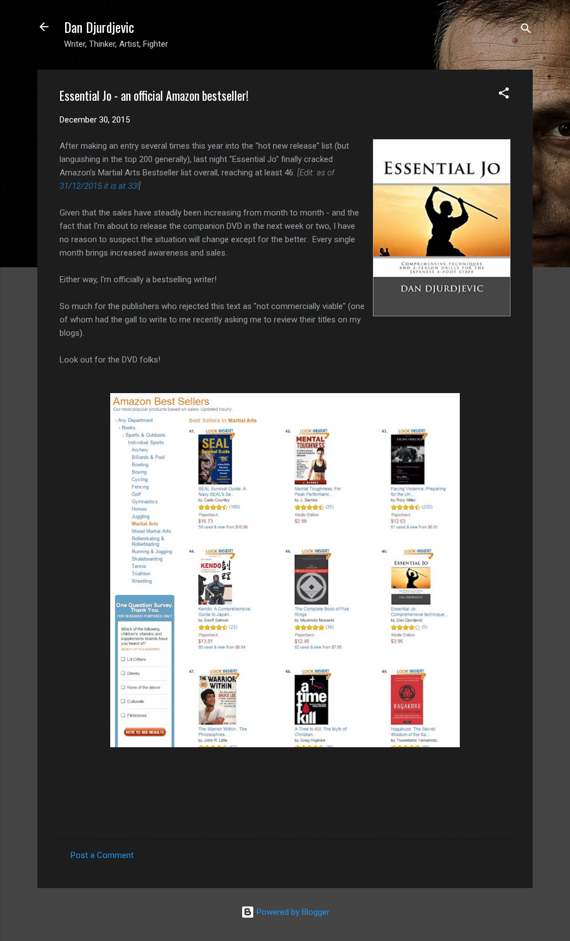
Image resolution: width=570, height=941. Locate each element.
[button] (503, 95)
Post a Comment (102, 855)
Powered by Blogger (292, 912)
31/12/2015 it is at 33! (99, 186)
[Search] (526, 30)
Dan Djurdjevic (99, 27)
